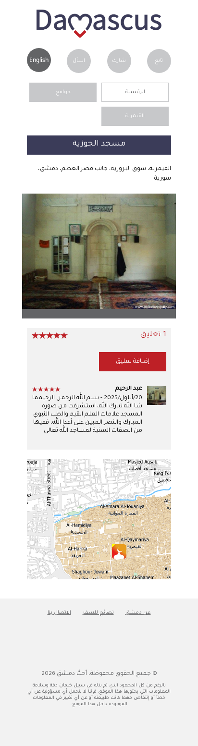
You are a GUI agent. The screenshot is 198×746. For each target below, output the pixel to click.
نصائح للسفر (98, 613)
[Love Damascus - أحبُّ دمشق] (99, 37)
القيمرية (135, 116)
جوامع (63, 92)
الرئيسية (135, 92)
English (39, 60)
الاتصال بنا (59, 613)
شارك (119, 61)
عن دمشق (138, 613)
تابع (159, 61)
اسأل (79, 61)
